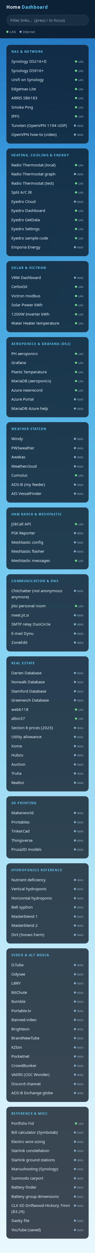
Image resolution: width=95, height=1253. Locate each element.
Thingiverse (47, 840)
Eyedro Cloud (47, 201)
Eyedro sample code (47, 238)
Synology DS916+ (47, 70)
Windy (47, 438)
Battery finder (47, 1187)
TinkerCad (47, 831)
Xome (47, 746)
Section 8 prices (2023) (47, 727)
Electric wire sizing (47, 1141)
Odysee (47, 974)
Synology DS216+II (47, 61)
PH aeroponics (47, 353)
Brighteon (47, 1028)
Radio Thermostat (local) (47, 164)
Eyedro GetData (47, 219)
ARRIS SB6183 (47, 97)
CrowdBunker (47, 1065)
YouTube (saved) (47, 1229)
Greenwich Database (47, 700)
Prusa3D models (47, 849)
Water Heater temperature (47, 323)
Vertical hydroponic (47, 888)
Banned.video (47, 1019)
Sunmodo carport (47, 1178)
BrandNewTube (47, 1038)
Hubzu (47, 755)
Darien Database (47, 672)
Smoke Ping (47, 107)
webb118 (47, 709)
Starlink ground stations (47, 1159)
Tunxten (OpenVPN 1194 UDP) (47, 125)
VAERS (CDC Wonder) (47, 1074)
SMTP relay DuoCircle (47, 624)
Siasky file (47, 1220)
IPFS (47, 116)
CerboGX (47, 286)
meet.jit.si (47, 615)
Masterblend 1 (47, 916)
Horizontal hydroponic (47, 898)
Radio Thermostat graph (47, 173)
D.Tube (47, 964)
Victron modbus (47, 295)
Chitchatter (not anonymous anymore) (47, 593)
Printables (47, 822)
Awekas (47, 456)
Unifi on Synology (47, 79)
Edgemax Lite (47, 88)
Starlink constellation (47, 1150)
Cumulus (47, 475)
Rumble (47, 1001)
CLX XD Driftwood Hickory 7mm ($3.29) (47, 1208)
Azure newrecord (47, 390)
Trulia (47, 773)
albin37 (47, 718)
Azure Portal (47, 399)
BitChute (47, 992)
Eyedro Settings (47, 228)
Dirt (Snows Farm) (47, 934)
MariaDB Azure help (47, 408)
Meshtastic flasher (47, 551)
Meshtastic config (47, 542)
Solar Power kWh (47, 304)
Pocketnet (47, 1056)
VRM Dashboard (47, 277)
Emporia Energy (47, 247)
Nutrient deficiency (47, 879)
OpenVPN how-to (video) (47, 134)
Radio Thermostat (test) (47, 183)
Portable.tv (47, 1010)
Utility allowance (47, 736)
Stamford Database (47, 691)
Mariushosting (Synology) (47, 1168)
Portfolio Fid (47, 1123)
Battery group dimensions (47, 1196)
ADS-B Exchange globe (47, 1092)
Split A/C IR (47, 192)
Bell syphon (47, 907)
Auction (47, 764)
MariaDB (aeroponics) (47, 380)
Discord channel (47, 1083)
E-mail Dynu (47, 633)
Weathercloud (47, 466)
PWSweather (47, 447)
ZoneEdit (47, 642)
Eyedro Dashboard (47, 210)
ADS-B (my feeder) (47, 484)
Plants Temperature (47, 371)
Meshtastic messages (47, 560)
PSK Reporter (47, 532)
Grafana (47, 362)
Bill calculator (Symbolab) (47, 1132)
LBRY (47, 983)
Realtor (47, 782)
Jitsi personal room (47, 605)
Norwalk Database (47, 681)
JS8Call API (47, 523)
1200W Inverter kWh (47, 314)
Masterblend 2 (47, 925)
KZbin (47, 1047)
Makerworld (47, 812)
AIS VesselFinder (47, 493)
